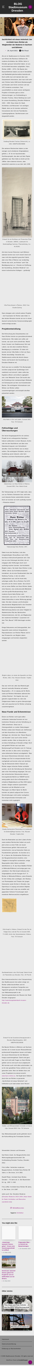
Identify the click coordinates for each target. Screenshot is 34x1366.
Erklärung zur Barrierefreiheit (11, 1348)
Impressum (5, 1339)
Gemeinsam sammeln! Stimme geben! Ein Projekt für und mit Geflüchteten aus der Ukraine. (8, 1274)
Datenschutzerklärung (9, 1344)
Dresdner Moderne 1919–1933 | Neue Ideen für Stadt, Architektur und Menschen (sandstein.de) (17, 1199)
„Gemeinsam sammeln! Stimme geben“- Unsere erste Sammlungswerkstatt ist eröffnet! (8, 1246)
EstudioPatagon (23, 1360)
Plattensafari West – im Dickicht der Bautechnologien (24, 1244)
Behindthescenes (18, 1208)
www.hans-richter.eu (8, 1076)
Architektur (20, 1213)
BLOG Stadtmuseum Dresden (17, 7)
